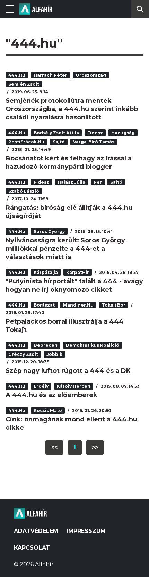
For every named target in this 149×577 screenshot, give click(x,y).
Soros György (49, 231)
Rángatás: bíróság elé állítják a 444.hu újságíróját (69, 212)
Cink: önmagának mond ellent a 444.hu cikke (71, 424)
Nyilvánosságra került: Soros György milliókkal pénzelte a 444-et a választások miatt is (65, 248)
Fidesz (95, 132)
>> (95, 447)
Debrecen (46, 345)
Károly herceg (73, 386)
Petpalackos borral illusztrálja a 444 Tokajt (65, 326)
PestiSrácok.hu (26, 141)
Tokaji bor (113, 305)
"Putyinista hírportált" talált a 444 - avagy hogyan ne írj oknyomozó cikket (74, 285)
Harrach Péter (50, 75)
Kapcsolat (32, 547)
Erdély (41, 386)
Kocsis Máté (48, 410)
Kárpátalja (46, 272)
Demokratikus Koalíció (92, 345)
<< (54, 447)
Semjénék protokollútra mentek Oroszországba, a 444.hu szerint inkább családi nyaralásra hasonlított (72, 109)
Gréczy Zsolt (23, 354)
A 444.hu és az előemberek (51, 395)
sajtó (59, 141)
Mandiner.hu (78, 305)
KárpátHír (77, 272)
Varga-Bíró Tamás (93, 141)
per (98, 182)
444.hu (16, 75)
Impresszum (86, 531)
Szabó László (23, 191)
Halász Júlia (71, 182)
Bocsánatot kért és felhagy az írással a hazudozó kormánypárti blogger (69, 162)
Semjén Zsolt (23, 84)
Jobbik (54, 354)
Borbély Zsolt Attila (56, 132)
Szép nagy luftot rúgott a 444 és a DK (68, 371)
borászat (44, 305)
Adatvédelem (36, 531)
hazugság (123, 132)
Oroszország (91, 75)
